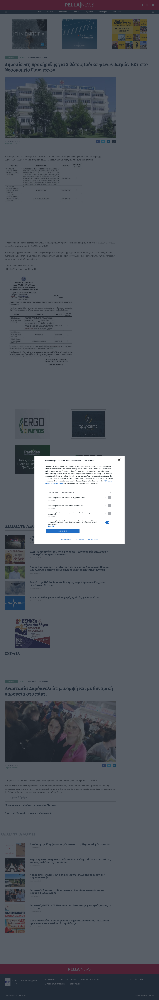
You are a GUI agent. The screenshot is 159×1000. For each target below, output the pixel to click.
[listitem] (79, 492)
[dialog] (79, 500)
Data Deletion (66, 539)
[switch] (108, 497)
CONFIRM (62, 531)
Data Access (79, 539)
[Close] (120, 461)
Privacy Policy (93, 539)
